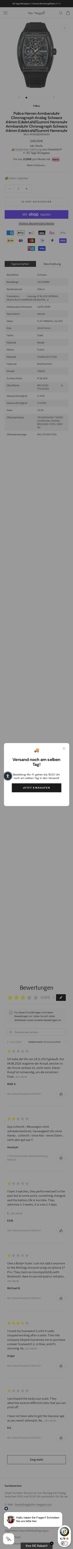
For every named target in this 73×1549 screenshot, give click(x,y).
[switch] (64, 1543)
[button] (7, 776)
